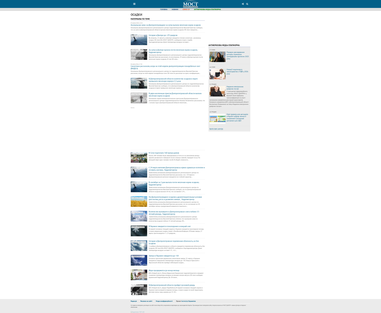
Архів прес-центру (216, 129)
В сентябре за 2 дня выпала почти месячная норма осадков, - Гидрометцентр (174, 183)
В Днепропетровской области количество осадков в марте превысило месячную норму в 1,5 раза (173, 79)
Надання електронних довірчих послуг (235, 87)
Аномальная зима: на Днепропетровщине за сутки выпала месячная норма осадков (166, 25)
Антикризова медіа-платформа (207, 9)
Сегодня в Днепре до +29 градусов (163, 35)
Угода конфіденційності (164, 301)
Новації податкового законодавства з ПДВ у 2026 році (237, 71)
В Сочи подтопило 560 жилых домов (164, 153)
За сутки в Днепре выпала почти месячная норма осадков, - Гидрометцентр (173, 51)
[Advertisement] (159, 129)
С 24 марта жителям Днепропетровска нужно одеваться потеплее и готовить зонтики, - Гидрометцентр (177, 168)
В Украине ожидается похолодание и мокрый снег (170, 226)
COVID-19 (186, 9)
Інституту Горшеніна (188, 301)
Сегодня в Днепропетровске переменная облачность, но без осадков (174, 242)
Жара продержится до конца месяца (164, 270)
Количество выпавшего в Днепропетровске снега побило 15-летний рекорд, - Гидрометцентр (174, 212)
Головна (163, 9)
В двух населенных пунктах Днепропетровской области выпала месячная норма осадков (175, 94)
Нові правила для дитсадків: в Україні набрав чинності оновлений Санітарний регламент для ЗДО (237, 117)
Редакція (134, 301)
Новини (175, 9)
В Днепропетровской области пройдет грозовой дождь (172, 285)
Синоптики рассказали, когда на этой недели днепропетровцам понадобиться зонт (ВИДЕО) (165, 67)
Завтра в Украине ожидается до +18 (164, 255)
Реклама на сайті (146, 301)
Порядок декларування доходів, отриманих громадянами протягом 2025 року (238, 55)
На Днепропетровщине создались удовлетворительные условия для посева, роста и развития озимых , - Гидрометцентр (175, 198)
